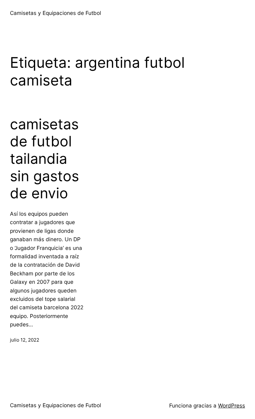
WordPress (231, 405)
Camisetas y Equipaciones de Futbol (55, 13)
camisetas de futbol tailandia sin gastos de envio (44, 159)
